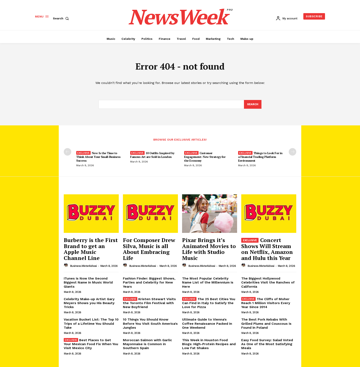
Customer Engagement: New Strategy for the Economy (204, 156)
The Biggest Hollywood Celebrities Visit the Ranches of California (268, 282)
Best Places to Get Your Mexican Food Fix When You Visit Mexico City (91, 344)
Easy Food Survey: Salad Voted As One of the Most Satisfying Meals (267, 344)
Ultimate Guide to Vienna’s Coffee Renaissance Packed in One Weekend (207, 323)
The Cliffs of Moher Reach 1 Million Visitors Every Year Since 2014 (265, 303)
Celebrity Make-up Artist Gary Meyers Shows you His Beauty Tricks (89, 303)
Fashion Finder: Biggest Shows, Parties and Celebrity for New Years (149, 282)
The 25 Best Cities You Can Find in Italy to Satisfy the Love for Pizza (208, 303)
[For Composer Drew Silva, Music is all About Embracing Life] (150, 213)
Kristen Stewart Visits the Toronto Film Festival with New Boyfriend (149, 303)
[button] (61, 18)
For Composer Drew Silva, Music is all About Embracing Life (149, 248)
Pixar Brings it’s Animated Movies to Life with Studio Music (209, 248)
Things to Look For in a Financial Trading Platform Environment (260, 156)
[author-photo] (66, 265)
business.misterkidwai (83, 265)
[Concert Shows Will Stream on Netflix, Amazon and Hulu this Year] (268, 213)
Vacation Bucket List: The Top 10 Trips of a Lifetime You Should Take (91, 323)
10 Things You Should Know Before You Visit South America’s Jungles (150, 323)
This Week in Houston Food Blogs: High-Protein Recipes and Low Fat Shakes (209, 344)
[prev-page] (67, 152)
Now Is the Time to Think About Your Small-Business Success (98, 156)
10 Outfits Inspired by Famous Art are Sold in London (152, 155)
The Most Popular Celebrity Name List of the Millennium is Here (207, 282)
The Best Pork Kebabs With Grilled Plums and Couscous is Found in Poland (266, 323)
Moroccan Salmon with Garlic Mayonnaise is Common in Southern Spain (147, 344)
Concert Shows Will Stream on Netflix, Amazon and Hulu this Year (267, 248)
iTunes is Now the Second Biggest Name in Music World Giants (88, 282)
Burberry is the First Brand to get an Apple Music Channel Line (91, 248)
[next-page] (292, 152)
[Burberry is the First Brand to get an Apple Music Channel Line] (91, 213)
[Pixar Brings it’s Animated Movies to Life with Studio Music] (209, 213)
